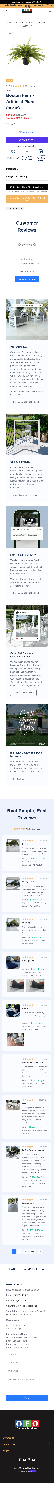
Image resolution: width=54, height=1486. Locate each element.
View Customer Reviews (25, 495)
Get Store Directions (23, 693)
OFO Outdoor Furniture (30, 1468)
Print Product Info (15, 208)
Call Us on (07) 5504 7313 (26, 402)
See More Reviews (27, 279)
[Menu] (1, 10)
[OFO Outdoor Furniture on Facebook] (20, 1460)
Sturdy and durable (30, 882)
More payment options (27, 146)
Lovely (25, 844)
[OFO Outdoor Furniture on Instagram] (29, 1460)
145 (32, 1251)
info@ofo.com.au (21, 1300)
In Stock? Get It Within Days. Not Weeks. (26, 754)
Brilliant (25, 1008)
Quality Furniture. (20, 462)
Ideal (24, 1103)
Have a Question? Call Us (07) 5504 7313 (27, 199)
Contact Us (38, 2)
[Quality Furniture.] (27, 434)
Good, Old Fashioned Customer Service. (22, 655)
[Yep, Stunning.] (27, 319)
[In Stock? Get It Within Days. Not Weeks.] (27, 725)
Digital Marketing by (26, 1471)
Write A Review (27, 271)
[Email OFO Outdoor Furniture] (34, 1460)
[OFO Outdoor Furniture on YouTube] (24, 1460)
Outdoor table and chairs (33, 1062)
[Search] (44, 10)
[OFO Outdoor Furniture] (27, 10)
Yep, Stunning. (18, 347)
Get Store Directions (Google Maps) (22, 1306)
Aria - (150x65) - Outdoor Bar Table (34, 1130)
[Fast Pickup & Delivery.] (27, 527)
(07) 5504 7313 (21, 1295)
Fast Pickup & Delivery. (23, 554)
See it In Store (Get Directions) (28, 187)
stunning (26, 923)
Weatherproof (28, 1203)
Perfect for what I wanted (33, 1150)
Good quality (28, 960)
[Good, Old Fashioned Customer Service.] (27, 626)
